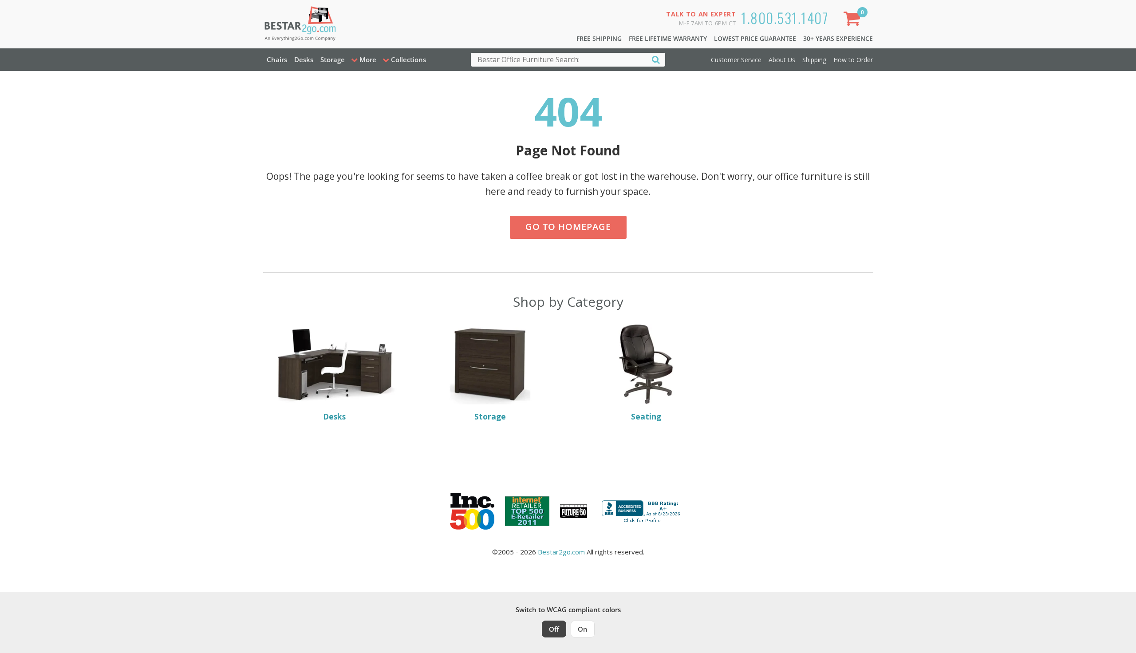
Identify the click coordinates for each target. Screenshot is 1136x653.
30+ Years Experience (838, 38)
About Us (782, 59)
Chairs (277, 59)
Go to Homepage (568, 227)
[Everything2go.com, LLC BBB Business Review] (642, 510)
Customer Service (736, 59)
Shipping (814, 59)
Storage (332, 59)
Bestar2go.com (561, 551)
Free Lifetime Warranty (668, 38)
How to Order (853, 59)
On (583, 629)
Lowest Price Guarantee (755, 38)
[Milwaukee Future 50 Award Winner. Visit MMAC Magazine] (573, 511)
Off (554, 629)
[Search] (656, 59)
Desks (303, 59)
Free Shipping (599, 38)
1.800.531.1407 (784, 17)
